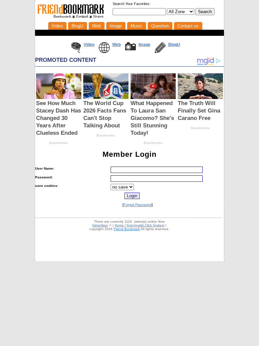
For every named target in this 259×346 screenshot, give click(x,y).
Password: (44, 177)
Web (116, 44)
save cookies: (46, 186)
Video (89, 44)
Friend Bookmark (127, 229)
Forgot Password (137, 205)
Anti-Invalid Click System (145, 225)
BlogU (174, 44)
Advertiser (100, 225)
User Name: (44, 168)
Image (144, 44)
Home (120, 225)
